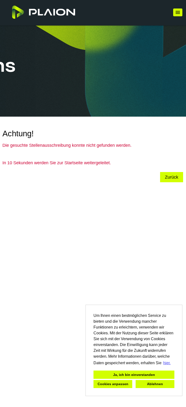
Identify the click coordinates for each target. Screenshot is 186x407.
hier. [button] (166, 363)
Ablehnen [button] (155, 384)
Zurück (171, 177)
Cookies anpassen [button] (113, 384)
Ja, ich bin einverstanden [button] (134, 375)
